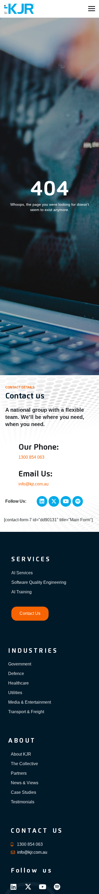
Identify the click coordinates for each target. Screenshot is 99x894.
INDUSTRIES (33, 651)
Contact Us (30, 613)
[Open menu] (91, 8)
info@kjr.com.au (33, 484)
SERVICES (31, 559)
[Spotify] (77, 501)
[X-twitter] (54, 501)
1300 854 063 (31, 457)
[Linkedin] (42, 501)
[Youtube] (65, 501)
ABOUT (22, 741)
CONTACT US (37, 831)
